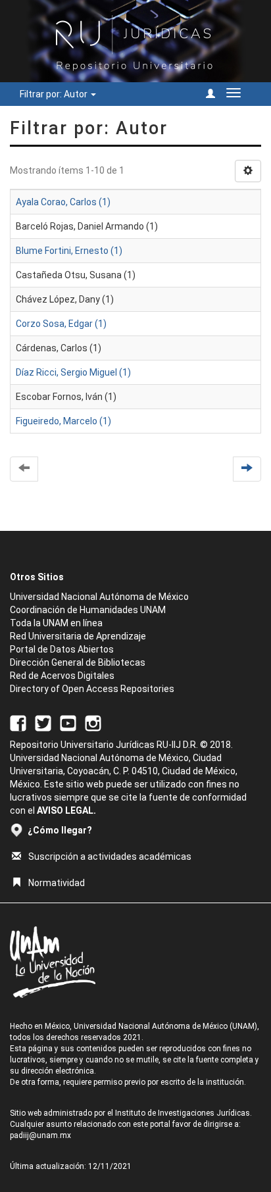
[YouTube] (68, 722)
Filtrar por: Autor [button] (54, 94)
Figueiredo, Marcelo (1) (63, 421)
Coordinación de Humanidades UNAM (88, 610)
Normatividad (56, 883)
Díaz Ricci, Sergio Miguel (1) (73, 372)
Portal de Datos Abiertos (62, 649)
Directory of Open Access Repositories (92, 688)
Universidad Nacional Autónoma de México (99, 596)
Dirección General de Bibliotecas (77, 662)
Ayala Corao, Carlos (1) (63, 202)
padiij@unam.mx (40, 1135)
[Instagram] (93, 722)
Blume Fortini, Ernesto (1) (69, 250)
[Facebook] (18, 722)
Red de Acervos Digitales (62, 675)
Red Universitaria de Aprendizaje (78, 636)
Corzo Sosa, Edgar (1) (61, 323)
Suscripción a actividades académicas (109, 856)
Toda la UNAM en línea (56, 623)
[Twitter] (43, 722)
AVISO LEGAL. (66, 810)
